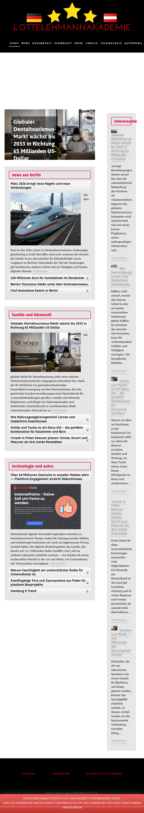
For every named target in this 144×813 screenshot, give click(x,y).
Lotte (93, 793)
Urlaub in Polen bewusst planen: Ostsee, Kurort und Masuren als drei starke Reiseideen (120, 517)
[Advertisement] (72, 78)
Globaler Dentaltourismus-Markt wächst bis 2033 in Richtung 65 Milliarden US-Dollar (124, 147)
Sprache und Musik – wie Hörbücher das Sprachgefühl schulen (121, 642)
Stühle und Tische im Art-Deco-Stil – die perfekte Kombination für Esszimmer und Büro (120, 397)
